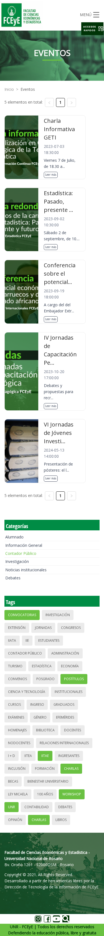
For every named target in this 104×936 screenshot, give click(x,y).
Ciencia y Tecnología (26, 691)
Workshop (71, 794)
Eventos (28, 89)
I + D (11, 755)
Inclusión (17, 768)
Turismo (15, 666)
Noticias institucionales (26, 569)
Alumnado (14, 537)
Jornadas (43, 627)
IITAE (45, 755)
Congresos (71, 627)
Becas (13, 781)
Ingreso (37, 704)
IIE (27, 640)
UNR (11, 807)
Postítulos (74, 679)
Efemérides (65, 717)
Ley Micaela (18, 794)
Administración (65, 653)
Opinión (15, 819)
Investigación (17, 561)
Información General (23, 545)
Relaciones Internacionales (64, 743)
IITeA (28, 755)
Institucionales (68, 691)
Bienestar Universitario (48, 781)
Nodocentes (19, 743)
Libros (61, 819)
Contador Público (20, 553)
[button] (92, 28)
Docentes (72, 730)
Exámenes (16, 717)
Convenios (17, 679)
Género (40, 717)
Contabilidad (36, 807)
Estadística (42, 666)
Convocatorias (22, 614)
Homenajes (17, 730)
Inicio (9, 89)
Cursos (14, 704)
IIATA (12, 640)
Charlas (71, 768)
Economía (70, 666)
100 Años (45, 794)
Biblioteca (45, 730)
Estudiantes (48, 640)
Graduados (64, 704)
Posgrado (45, 679)
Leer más (50, 175)
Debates (13, 577)
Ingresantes (68, 755)
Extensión (17, 627)
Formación (45, 768)
